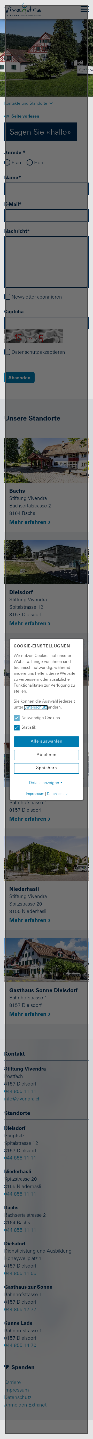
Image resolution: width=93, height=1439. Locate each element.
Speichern (46, 768)
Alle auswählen (47, 742)
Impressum (35, 794)
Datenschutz (35, 708)
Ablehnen (47, 755)
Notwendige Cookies (40, 718)
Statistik (28, 728)
